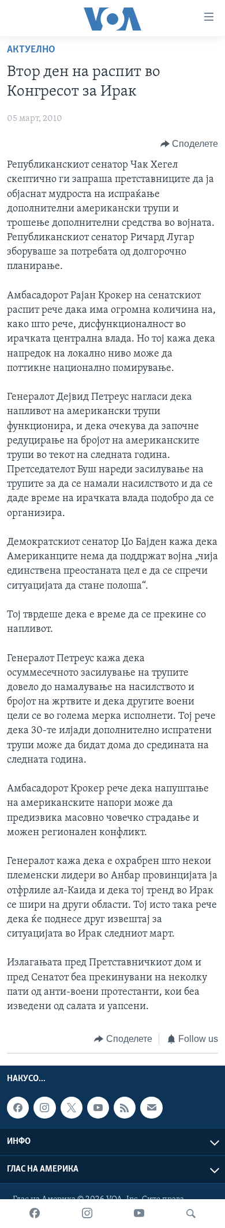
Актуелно (31, 50)
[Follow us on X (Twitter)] (71, 1108)
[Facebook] (34, 1213)
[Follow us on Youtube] (98, 1108)
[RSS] (125, 1108)
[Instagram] (87, 1213)
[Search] (191, 1213)
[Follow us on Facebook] (18, 1108)
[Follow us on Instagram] (44, 1108)
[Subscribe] (151, 1108)
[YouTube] (139, 1213)
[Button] (189, 144)
